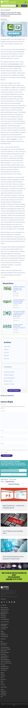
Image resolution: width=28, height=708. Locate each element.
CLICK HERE (9, 579)
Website (2, 443)
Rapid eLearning (5, 10)
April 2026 (6, 358)
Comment (3, 411)
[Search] (17, 6)
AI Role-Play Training (9, 372)
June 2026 (6, 352)
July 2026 (6, 349)
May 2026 (6, 355)
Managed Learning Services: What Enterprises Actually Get (19, 326)
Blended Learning (8, 381)
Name (2, 430)
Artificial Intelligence (9, 375)
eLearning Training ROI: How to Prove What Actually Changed (19, 301)
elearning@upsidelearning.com (11, 596)
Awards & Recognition (9, 378)
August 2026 (7, 346)
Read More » (16, 295)
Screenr (11, 156)
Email (2, 436)
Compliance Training (9, 384)
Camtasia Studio (16, 162)
